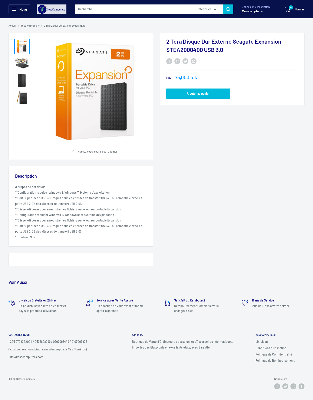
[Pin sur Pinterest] (177, 61)
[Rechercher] (228, 9)
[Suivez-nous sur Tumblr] (301, 386)
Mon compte (251, 11)
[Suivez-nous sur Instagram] (293, 386)
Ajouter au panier (198, 93)
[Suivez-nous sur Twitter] (285, 386)
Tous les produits (30, 25)
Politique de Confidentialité (274, 354)
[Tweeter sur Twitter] (185, 61)
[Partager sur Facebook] (169, 61)
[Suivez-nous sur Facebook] (277, 386)
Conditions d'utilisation (271, 348)
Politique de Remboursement (275, 360)
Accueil (13, 25)
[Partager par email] (194, 61)
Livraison (262, 341)
